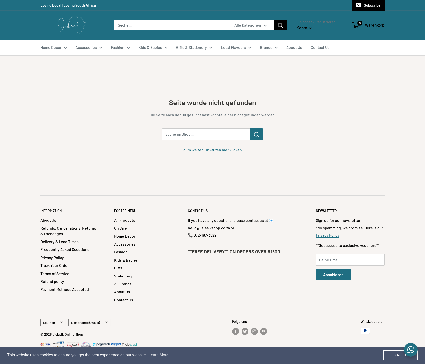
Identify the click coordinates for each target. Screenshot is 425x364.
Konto (302, 27)
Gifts (118, 267)
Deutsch (49, 322)
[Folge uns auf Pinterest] (263, 331)
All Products (124, 220)
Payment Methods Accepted (64, 289)
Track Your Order (54, 265)
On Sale (120, 228)
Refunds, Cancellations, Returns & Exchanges (68, 231)
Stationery (123, 276)
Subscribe (372, 5)
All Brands (123, 283)
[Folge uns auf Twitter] (245, 331)
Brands (266, 47)
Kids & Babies (150, 47)
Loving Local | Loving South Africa (68, 5)
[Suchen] (280, 25)
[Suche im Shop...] (256, 134)
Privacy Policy (52, 257)
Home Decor (50, 47)
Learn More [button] (158, 355)
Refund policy (52, 281)
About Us (294, 47)
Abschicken (333, 274)
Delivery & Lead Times (59, 241)
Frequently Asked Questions (64, 249)
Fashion (117, 47)
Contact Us (320, 47)
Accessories (86, 47)
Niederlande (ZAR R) (85, 322)
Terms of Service (54, 273)
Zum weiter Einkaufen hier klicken (212, 149)
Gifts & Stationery (191, 47)
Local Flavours (233, 47)
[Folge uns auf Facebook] (235, 331)
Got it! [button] (400, 355)
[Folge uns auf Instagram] (254, 331)
